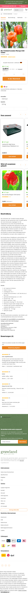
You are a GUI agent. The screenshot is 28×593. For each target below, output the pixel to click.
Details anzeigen (22, 590)
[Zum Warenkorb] (26, 10)
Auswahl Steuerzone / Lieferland (11, 62)
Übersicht (3, 17)
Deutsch (23, 6)
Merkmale (19, 17)
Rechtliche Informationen (8, 513)
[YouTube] (6, 565)
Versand (20, 69)
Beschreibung (11, 17)
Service (3, 483)
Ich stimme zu (5, 592)
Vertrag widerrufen (14, 510)
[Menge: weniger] (4, 74)
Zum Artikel (12, 156)
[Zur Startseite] (8, 9)
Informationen (5, 468)
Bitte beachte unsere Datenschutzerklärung (12, 438)
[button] (8, 57)
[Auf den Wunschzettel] (7, 108)
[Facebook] (2, 565)
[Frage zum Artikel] (20, 108)
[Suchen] (21, 9)
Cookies (3, 530)
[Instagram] (9, 565)
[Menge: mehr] (23, 74)
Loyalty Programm (12, 3)
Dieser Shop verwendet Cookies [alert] (8, 571)
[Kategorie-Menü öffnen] (2, 10)
